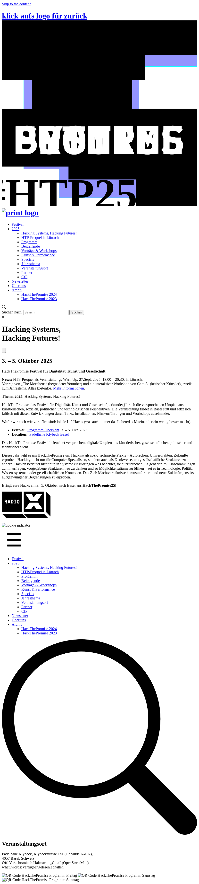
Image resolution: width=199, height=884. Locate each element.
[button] (16, 525)
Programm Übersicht (43, 430)
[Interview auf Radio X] (26, 517)
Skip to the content (16, 4)
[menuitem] (18, 224)
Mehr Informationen (68, 388)
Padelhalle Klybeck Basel (49, 434)
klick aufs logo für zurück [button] (44, 15)
